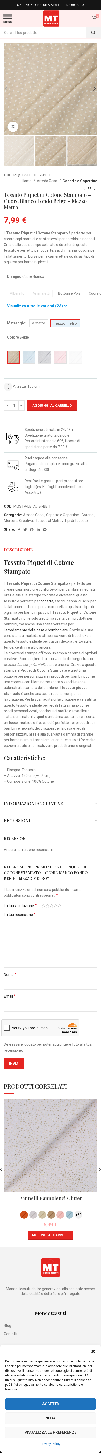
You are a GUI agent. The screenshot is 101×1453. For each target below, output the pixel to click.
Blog (7, 1325)
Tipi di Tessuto (76, 521)
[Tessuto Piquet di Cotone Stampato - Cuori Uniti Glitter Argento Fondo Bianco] (75, 357)
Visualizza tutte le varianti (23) (35, 306)
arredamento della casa (24, 630)
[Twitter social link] (25, 529)
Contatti (10, 1334)
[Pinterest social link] (31, 529)
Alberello (17, 293)
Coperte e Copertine (79, 181)
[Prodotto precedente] (84, 189)
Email (10, 996)
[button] (93, 1351)
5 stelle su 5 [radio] (59, 906)
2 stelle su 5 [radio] (47, 906)
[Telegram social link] (44, 529)
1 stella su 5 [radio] (44, 906)
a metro (38, 323)
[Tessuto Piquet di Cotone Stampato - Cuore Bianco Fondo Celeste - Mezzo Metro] (29, 357)
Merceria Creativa (18, 521)
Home (27, 181)
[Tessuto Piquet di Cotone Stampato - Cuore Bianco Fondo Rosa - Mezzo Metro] (60, 357)
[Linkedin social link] (38, 529)
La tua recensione (19, 914)
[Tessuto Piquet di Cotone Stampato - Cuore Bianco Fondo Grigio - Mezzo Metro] (44, 357)
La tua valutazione (20, 906)
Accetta (50, 1404)
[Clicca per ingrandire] (13, 127)
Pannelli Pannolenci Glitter (50, 1198)
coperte (47, 601)
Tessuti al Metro (48, 521)
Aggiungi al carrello (52, 405)
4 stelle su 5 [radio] (55, 906)
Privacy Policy (50, 1444)
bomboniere (58, 630)
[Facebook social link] (19, 529)
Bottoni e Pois (69, 293)
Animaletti (41, 293)
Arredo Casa (47, 181)
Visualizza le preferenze (50, 1432)
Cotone (87, 515)
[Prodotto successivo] (94, 189)
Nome (10, 974)
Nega (50, 1418)
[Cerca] (93, 32)
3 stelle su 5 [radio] (51, 906)
